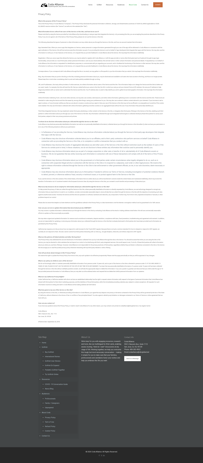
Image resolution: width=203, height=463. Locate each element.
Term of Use (49, 422)
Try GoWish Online (51, 374)
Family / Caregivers (52, 403)
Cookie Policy (50, 431)
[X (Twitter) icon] (101, 455)
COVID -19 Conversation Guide (56, 384)
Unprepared (49, 408)
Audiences (46, 394)
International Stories (52, 357)
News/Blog (49, 389)
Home (44, 343)
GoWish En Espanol (52, 365)
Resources (46, 379)
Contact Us (46, 436)
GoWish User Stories (52, 361)
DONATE (157, 5)
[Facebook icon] (99, 455)
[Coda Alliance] (57, 5)
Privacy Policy (50, 418)
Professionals (50, 399)
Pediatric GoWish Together (55, 370)
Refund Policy (50, 426)
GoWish (44, 347)
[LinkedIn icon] (104, 455)
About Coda (46, 413)
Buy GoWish (49, 352)
